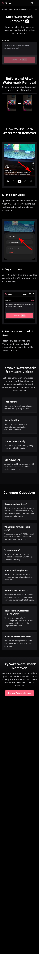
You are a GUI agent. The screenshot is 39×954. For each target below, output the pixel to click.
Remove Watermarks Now (19, 693)
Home (4, 9)
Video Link (6, 40)
